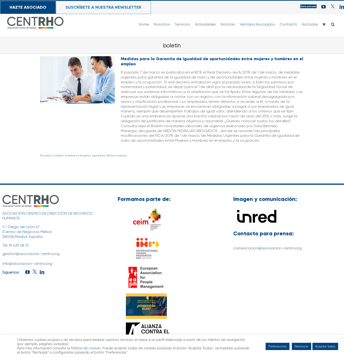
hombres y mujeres (78, 155)
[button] (333, 24)
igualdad (98, 155)
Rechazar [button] (301, 346)
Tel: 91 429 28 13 (15, 245)
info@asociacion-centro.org (27, 263)
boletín (59, 155)
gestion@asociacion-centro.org (30, 253)
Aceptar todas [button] (325, 346)
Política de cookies (86, 348)
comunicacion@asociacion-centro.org (267, 248)
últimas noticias (116, 155)
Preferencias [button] (277, 346)
